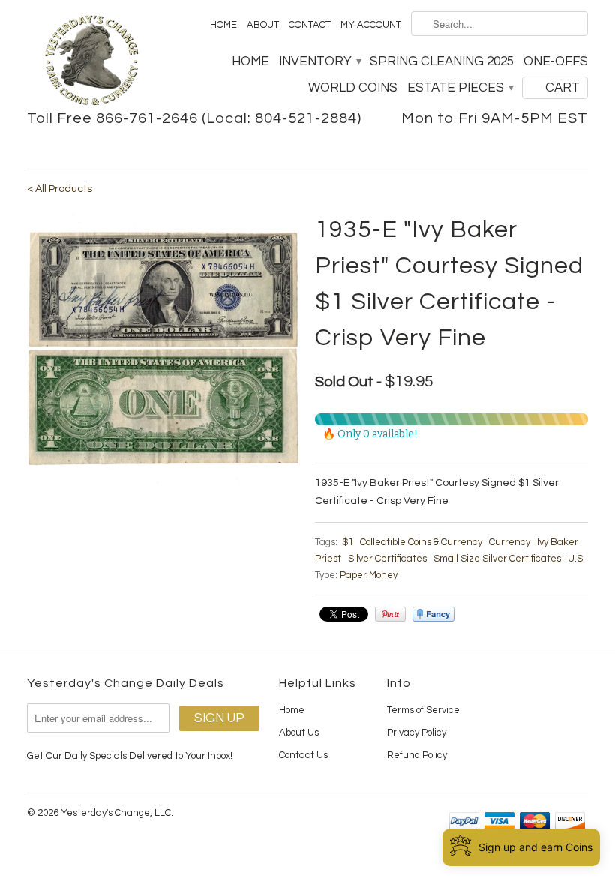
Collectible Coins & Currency (421, 542)
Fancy (433, 614)
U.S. (576, 559)
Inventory (319, 61)
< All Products (59, 189)
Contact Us (303, 755)
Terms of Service (423, 710)
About (263, 25)
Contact (310, 25)
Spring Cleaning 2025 (442, 61)
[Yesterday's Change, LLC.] (91, 62)
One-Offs (556, 61)
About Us (299, 733)
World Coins (353, 87)
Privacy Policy (416, 733)
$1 (348, 542)
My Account (370, 25)
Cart (562, 87)
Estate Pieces (459, 87)
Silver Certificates (387, 559)
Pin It (390, 614)
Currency (509, 542)
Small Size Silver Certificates (497, 559)
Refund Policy (417, 755)
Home (223, 25)
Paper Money (369, 575)
